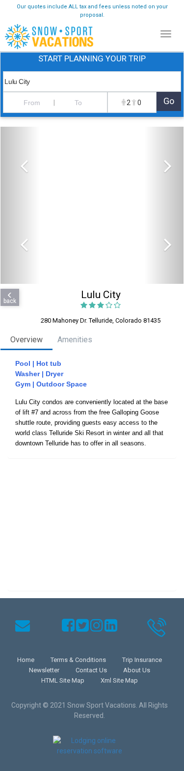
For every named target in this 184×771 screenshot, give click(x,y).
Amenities (74, 339)
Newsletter (44, 670)
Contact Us (91, 670)
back (9, 301)
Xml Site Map (119, 680)
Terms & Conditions (78, 659)
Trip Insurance (142, 659)
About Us (136, 670)
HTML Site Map (62, 680)
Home (25, 659)
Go (168, 101)
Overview (26, 339)
